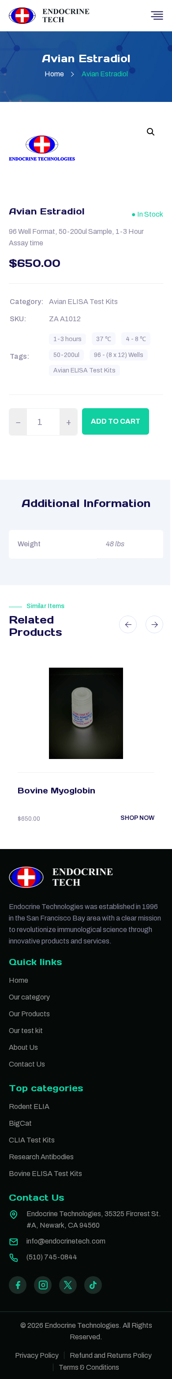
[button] (151, 132)
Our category (29, 997)
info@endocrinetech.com (65, 1241)
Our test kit (26, 1030)
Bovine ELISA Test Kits (45, 1173)
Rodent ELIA (29, 1106)
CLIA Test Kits (32, 1140)
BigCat (20, 1123)
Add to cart (115, 421)
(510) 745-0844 (51, 1257)
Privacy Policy (37, 1355)
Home (54, 74)
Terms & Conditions (89, 1367)
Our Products (29, 1014)
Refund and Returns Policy (111, 1355)
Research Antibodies (41, 1157)
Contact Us (27, 1064)
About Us (23, 1047)
